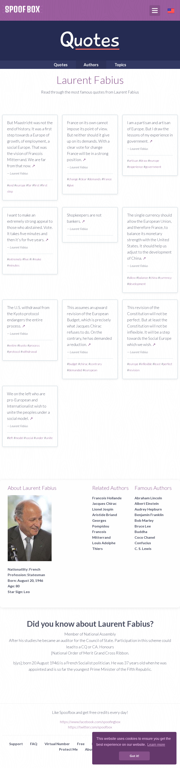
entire (13, 345)
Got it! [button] (134, 756)
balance (143, 277)
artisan (133, 160)
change (73, 179)
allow (132, 277)
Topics (120, 64)
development (137, 284)
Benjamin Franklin (149, 515)
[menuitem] (60, 65)
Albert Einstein (147, 503)
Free (81, 744)
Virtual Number (57, 744)
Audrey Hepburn (148, 509)
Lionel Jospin (102, 509)
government (153, 167)
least (157, 364)
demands (95, 179)
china (153, 277)
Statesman (36, 575)
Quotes (61, 64)
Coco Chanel (145, 537)
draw (144, 160)
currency (166, 277)
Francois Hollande (107, 498)
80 (18, 586)
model (19, 438)
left (11, 438)
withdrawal (29, 351)
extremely (15, 259)
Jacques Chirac (104, 503)
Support (16, 744)
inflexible (146, 364)
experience (136, 167)
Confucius (143, 543)
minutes (14, 265)
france (107, 179)
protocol (14, 351)
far (30, 185)
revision (134, 370)
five (26, 259)
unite (49, 438)
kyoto (23, 345)
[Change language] (171, 10)
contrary (96, 364)
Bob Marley (144, 520)
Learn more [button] (156, 744)
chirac (84, 364)
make (37, 259)
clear (83, 179)
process (34, 345)
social (29, 438)
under (39, 438)
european (91, 370)
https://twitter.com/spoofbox (90, 727)
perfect (167, 364)
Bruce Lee (143, 526)
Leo (27, 592)
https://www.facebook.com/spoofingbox (90, 722)
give (71, 185)
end (11, 185)
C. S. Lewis (143, 548)
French (34, 569)
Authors (91, 64)
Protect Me (68, 749)
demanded (75, 370)
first (37, 185)
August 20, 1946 (30, 580)
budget (73, 364)
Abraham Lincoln (148, 498)
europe (20, 185)
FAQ (33, 744)
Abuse (90, 749)
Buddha (141, 531)
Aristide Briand (104, 515)
